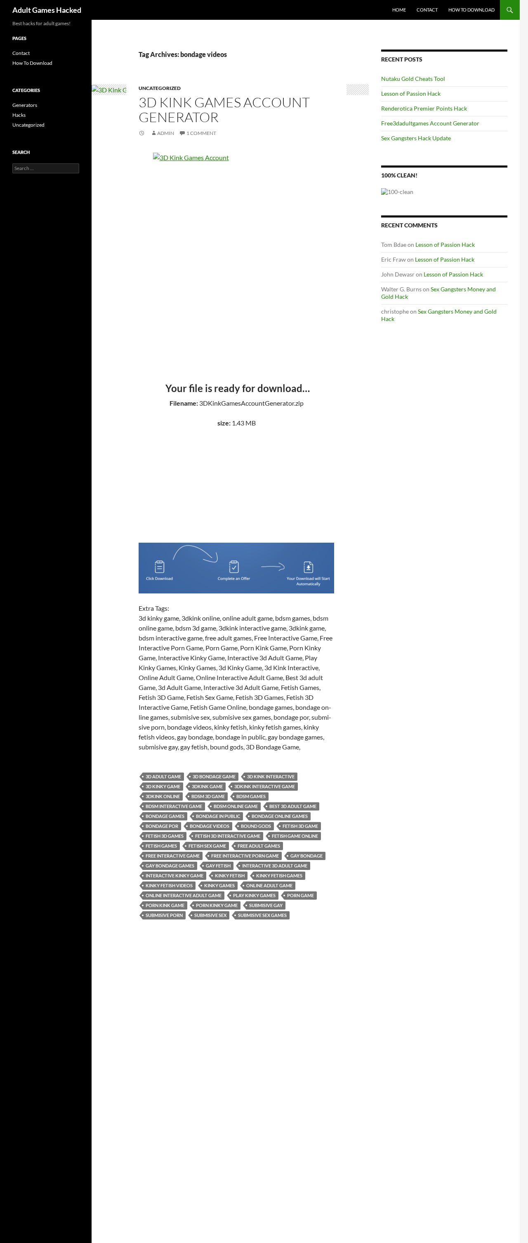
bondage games (165, 816)
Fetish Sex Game (207, 845)
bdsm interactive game (174, 806)
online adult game (269, 885)
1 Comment (201, 133)
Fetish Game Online (295, 836)
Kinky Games (219, 885)
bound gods (256, 826)
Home (399, 9)
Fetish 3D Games (165, 836)
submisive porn (164, 915)
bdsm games (251, 796)
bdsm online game (236, 806)
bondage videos (209, 826)
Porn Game (300, 895)
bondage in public (218, 816)
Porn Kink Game (165, 905)
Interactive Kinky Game (174, 875)
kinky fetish (230, 875)
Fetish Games (161, 845)
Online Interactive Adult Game (184, 895)
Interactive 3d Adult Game (274, 865)
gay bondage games (170, 865)
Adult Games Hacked (46, 9)
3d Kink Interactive (271, 776)
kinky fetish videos (169, 885)
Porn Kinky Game (217, 905)
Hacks (19, 115)
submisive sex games (262, 915)
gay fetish (218, 865)
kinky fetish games (279, 875)
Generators (24, 105)
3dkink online (163, 796)
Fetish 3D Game (300, 826)
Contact (427, 9)
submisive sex (210, 915)
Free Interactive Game (173, 855)
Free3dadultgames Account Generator (430, 123)
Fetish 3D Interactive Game (227, 836)
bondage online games (280, 816)
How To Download (471, 9)
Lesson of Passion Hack (411, 93)
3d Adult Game (163, 776)
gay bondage (306, 855)
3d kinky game (163, 786)
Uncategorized (160, 88)
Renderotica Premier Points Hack (424, 108)
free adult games (259, 845)
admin (165, 133)
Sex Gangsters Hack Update (416, 138)
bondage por (162, 826)
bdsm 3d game (208, 796)
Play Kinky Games (254, 895)
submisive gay (266, 905)
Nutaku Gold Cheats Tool (413, 78)
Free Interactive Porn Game (245, 855)
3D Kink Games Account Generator (224, 109)
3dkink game (207, 786)
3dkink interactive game (264, 786)
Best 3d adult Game (292, 806)
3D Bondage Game (214, 776)
